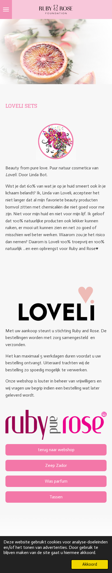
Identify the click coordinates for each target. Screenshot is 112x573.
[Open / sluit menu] (6, 9)
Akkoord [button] (89, 564)
